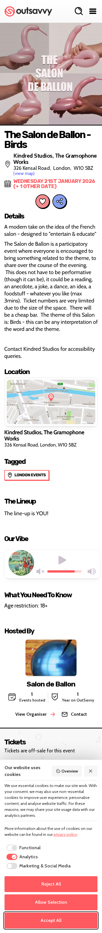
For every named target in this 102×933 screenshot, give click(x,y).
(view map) (24, 173)
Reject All (51, 884)
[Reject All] (91, 771)
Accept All (51, 920)
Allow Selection (51, 902)
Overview (69, 771)
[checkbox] (23, 847)
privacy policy (65, 834)
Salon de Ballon (51, 684)
